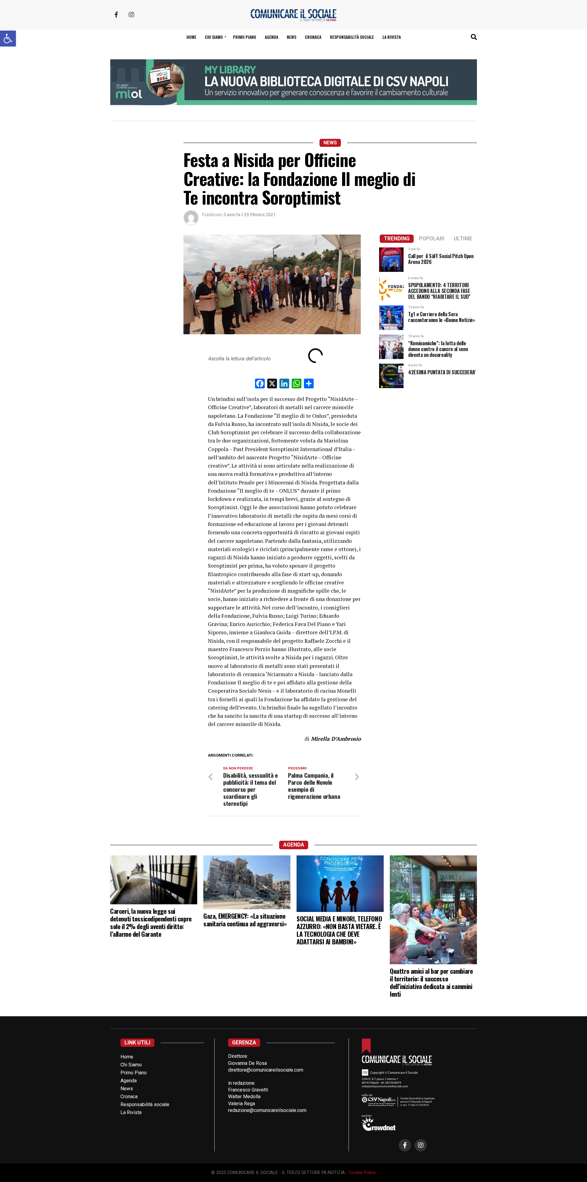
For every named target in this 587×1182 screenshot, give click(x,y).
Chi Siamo (131, 1065)
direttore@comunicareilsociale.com (265, 1070)
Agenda (271, 37)
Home (191, 37)
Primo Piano (244, 37)
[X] (272, 384)
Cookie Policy (362, 1172)
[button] (8, 38)
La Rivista (391, 37)
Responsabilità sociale (352, 37)
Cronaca (313, 37)
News (291, 37)
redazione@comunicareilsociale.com (267, 1110)
